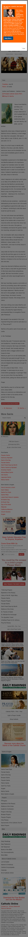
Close (23, 48)
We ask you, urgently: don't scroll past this (13, 7)
